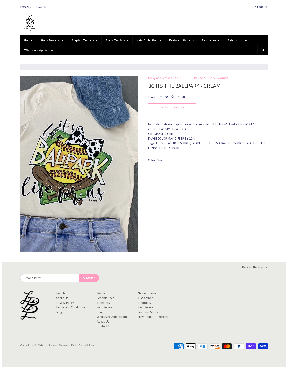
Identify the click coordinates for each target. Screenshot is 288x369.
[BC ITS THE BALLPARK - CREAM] (79, 164)
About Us (62, 298)
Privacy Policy (65, 302)
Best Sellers (104, 307)
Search (60, 293)
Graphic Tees (105, 298)
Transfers (103, 302)
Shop (100, 312)
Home (101, 293)
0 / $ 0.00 (258, 7)
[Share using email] (184, 97)
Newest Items (147, 293)
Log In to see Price (171, 107)
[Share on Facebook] (161, 97)
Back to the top (253, 267)
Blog (59, 312)
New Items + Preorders (153, 316)
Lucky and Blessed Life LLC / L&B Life (172, 78)
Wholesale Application (112, 316)
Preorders (144, 302)
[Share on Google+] (178, 97)
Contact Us (104, 326)
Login (24, 7)
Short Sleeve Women (214, 78)
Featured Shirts (148, 312)
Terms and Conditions (70, 307)
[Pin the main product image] (172, 97)
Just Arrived (145, 298)
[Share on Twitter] (166, 97)
